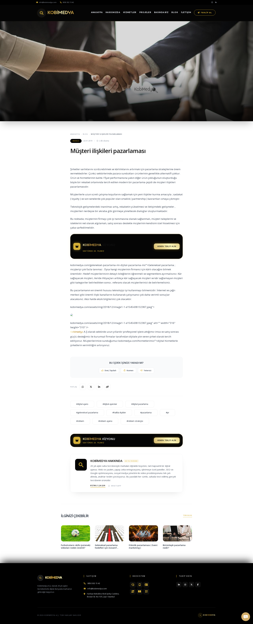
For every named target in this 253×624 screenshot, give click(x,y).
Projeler (145, 12)
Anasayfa (97, 12)
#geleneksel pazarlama (87, 412)
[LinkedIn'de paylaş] (99, 387)
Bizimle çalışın (97, 485)
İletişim (186, 12)
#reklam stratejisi (135, 421)
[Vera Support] (133, 585)
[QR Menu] (146, 591)
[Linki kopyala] (107, 387)
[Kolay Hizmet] (133, 591)
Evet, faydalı (110, 370)
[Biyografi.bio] (146, 585)
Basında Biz (161, 12)
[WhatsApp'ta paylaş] (83, 387)
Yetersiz (147, 370)
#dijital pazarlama (139, 404)
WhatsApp (116, 486)
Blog (174, 12)
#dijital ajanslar (110, 404)
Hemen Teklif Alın (166, 246)
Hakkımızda (113, 12)
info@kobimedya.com (48, 2)
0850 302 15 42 (68, 2)
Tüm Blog (187, 515)
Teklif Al (206, 12)
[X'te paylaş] (91, 387)
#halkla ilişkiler (119, 412)
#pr (167, 412)
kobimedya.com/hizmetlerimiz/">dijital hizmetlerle (148, 340)
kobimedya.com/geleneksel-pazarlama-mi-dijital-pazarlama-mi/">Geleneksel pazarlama (122, 265)
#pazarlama (146, 412)
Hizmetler (129, 12)
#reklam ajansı (105, 421)
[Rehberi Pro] (139, 591)
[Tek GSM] (139, 585)
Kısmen (130, 370)
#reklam (80, 421)
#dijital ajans (82, 404)
